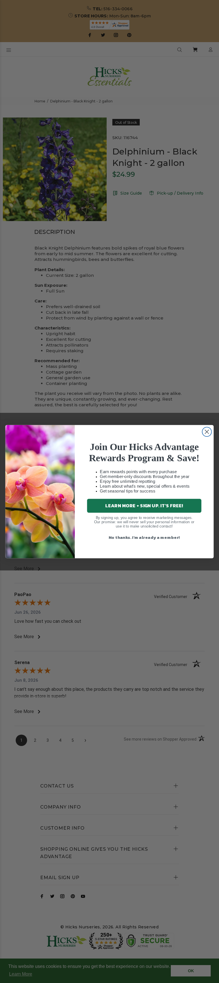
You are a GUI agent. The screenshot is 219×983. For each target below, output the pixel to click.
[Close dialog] (207, 431)
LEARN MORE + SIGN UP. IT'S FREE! (144, 505)
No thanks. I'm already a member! (144, 537)
